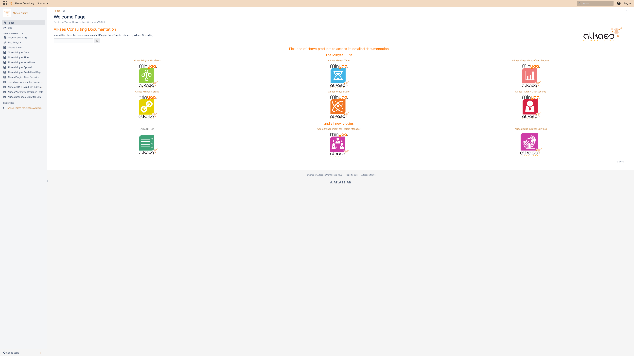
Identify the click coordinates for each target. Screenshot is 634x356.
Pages (57, 10)
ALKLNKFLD (147, 128)
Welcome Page (70, 17)
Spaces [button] (41, 3)
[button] (5, 3)
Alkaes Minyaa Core (339, 91)
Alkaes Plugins (20, 13)
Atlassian (340, 182)
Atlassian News (368, 175)
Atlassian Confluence (327, 175)
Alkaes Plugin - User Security (530, 91)
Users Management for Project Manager (338, 128)
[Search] (579, 3)
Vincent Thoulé (71, 22)
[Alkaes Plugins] (7, 13)
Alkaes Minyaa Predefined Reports (530, 60)
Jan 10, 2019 (100, 22)
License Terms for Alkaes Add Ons (24, 107)
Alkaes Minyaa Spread (147, 91)
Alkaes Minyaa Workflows (147, 60)
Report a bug (351, 175)
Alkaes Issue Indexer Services (531, 128)
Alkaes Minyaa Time (339, 60)
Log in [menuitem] (627, 3)
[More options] (626, 10)
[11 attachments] (64, 10)
